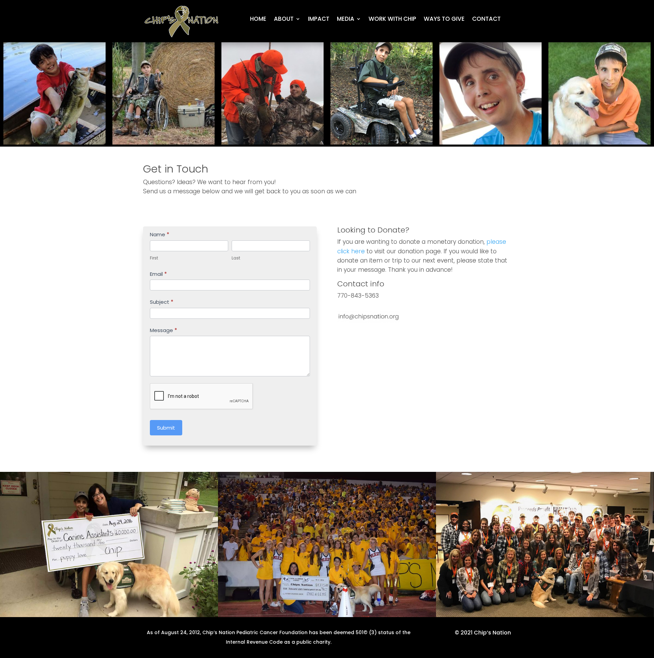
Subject (161, 301)
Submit (166, 427)
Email (158, 274)
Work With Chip (392, 19)
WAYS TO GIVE (444, 19)
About (284, 19)
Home (258, 19)
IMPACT (318, 19)
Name (159, 234)
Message (163, 330)
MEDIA (345, 19)
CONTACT (486, 19)
